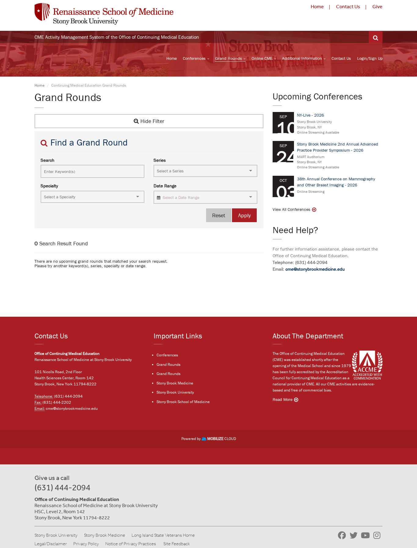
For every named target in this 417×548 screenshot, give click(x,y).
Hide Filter (151, 120)
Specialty (49, 186)
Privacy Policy (86, 543)
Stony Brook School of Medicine (183, 401)
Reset (218, 215)
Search (47, 160)
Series (160, 160)
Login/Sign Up (370, 58)
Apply (244, 215)
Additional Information (302, 58)
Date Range (165, 186)
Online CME (262, 58)
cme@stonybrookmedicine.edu (315, 269)
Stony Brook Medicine (175, 383)
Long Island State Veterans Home (163, 535)
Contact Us (348, 6)
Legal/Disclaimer (50, 543)
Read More (282, 399)
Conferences (194, 58)
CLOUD (221, 438)
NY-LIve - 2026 (310, 115)
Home (317, 6)
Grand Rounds (228, 58)
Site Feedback (176, 543)
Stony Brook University (175, 392)
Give (377, 6)
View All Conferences (291, 209)
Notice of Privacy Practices (130, 543)
